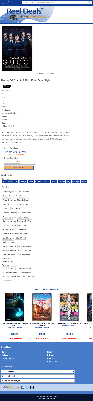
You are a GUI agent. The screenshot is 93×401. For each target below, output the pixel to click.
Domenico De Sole (24, 221)
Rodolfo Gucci (23, 217)
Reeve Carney (8, 229)
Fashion (62, 182)
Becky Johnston (9, 268)
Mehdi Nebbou (8, 242)
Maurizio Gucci (22, 200)
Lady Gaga (7, 204)
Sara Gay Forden (9, 277)
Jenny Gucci (26, 250)
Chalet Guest (21, 238)
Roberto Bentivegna (10, 272)
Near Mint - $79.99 (16, 153)
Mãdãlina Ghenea (9, 213)
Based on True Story (10, 182)
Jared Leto (7, 196)
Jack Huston (7, 221)
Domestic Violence (42, 182)
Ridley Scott (7, 261)
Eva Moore (7, 238)
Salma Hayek (8, 192)
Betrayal (23, 182)
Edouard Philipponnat (10, 234)
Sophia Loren (26, 213)
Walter (25, 234)
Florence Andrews (9, 250)
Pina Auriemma (23, 192)
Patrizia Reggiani (22, 204)
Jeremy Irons (8, 217)
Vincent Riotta (8, 246)
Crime (30, 182)
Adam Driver (7, 200)
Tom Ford (22, 229)
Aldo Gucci (19, 208)
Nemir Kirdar (25, 255)
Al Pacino (6, 208)
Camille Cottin (8, 225)
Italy (68, 182)
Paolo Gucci (20, 196)
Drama (54, 182)
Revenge (75, 182)
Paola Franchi (23, 225)
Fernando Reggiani (25, 246)
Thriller (83, 182)
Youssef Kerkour (9, 255)
